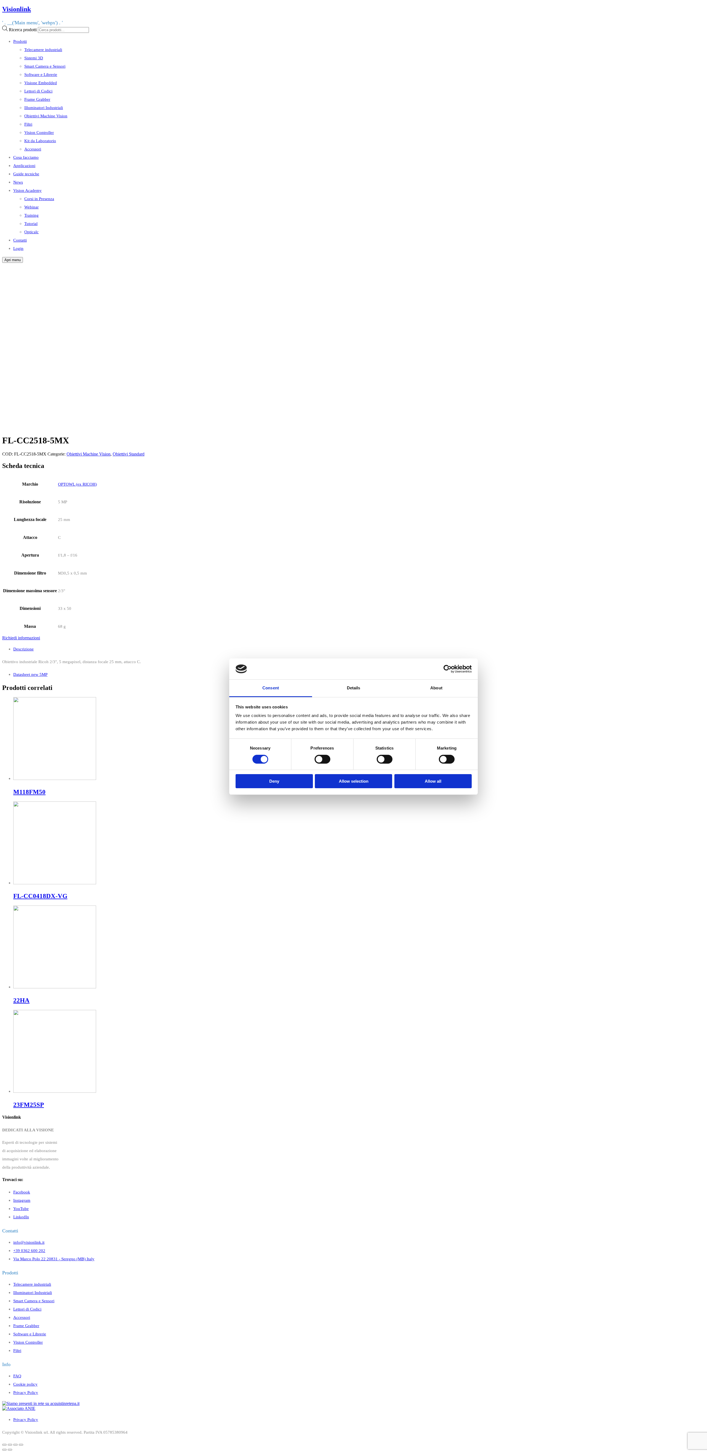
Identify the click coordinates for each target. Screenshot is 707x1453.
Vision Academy (27, 190)
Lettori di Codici (38, 91)
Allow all (433, 781)
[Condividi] (10, 1445)
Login (18, 248)
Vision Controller (39, 132)
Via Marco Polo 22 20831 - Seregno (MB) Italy (53, 1258)
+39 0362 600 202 (29, 1250)
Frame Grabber (37, 99)
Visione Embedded (40, 82)
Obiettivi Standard (128, 454)
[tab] (359, 649)
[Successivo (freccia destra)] (10, 1450)
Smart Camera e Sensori (44, 66)
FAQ (17, 1375)
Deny (274, 781)
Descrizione (23, 649)
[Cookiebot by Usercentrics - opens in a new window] (447, 669)
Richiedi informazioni (21, 638)
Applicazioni (24, 165)
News (18, 182)
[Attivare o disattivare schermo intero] (15, 1445)
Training (31, 215)
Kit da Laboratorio (40, 140)
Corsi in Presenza (39, 198)
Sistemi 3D (33, 57)
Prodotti (20, 41)
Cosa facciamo (26, 157)
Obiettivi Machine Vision (45, 115)
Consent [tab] (270, 688)
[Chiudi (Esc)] (4, 1445)
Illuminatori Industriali (43, 107)
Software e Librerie (40, 74)
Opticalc (31, 231)
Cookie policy (25, 1384)
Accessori (32, 149)
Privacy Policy (25, 1392)
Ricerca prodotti (23, 29)
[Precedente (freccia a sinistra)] (4, 1450)
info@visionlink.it (28, 1242)
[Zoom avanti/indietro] (21, 1445)
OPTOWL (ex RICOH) (77, 484)
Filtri (28, 124)
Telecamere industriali (43, 49)
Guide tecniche (26, 173)
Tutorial (31, 223)
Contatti (20, 240)
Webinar (31, 207)
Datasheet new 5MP (30, 674)
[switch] (322, 759)
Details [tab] (353, 688)
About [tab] (436, 688)
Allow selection (353, 781)
